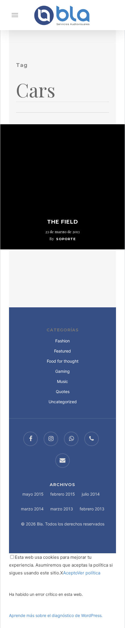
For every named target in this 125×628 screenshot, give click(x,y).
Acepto (70, 573)
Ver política (88, 573)
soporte (66, 239)
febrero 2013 (92, 508)
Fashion (62, 340)
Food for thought (62, 361)
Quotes (62, 391)
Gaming (62, 371)
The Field (62, 222)
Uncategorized (63, 401)
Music (62, 381)
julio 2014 (91, 494)
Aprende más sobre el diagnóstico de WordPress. (56, 615)
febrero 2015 (62, 494)
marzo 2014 (32, 508)
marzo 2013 (61, 508)
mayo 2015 (33, 494)
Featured (62, 350)
